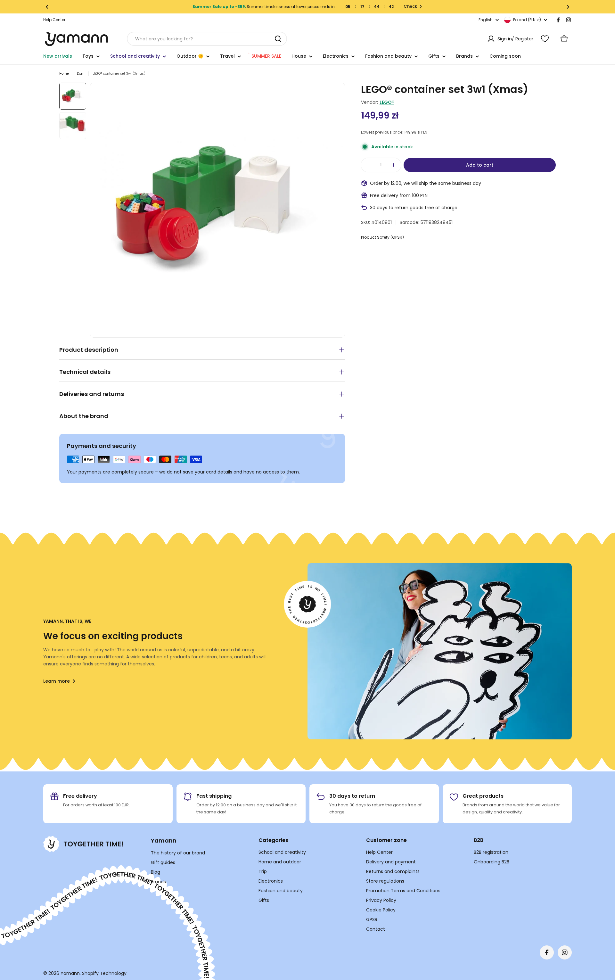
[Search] (278, 39)
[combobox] (207, 39)
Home (64, 73)
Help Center (54, 19)
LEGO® (387, 102)
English (486, 20)
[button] (47, 7)
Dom (81, 73)
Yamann (70, 973)
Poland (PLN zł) (527, 19)
